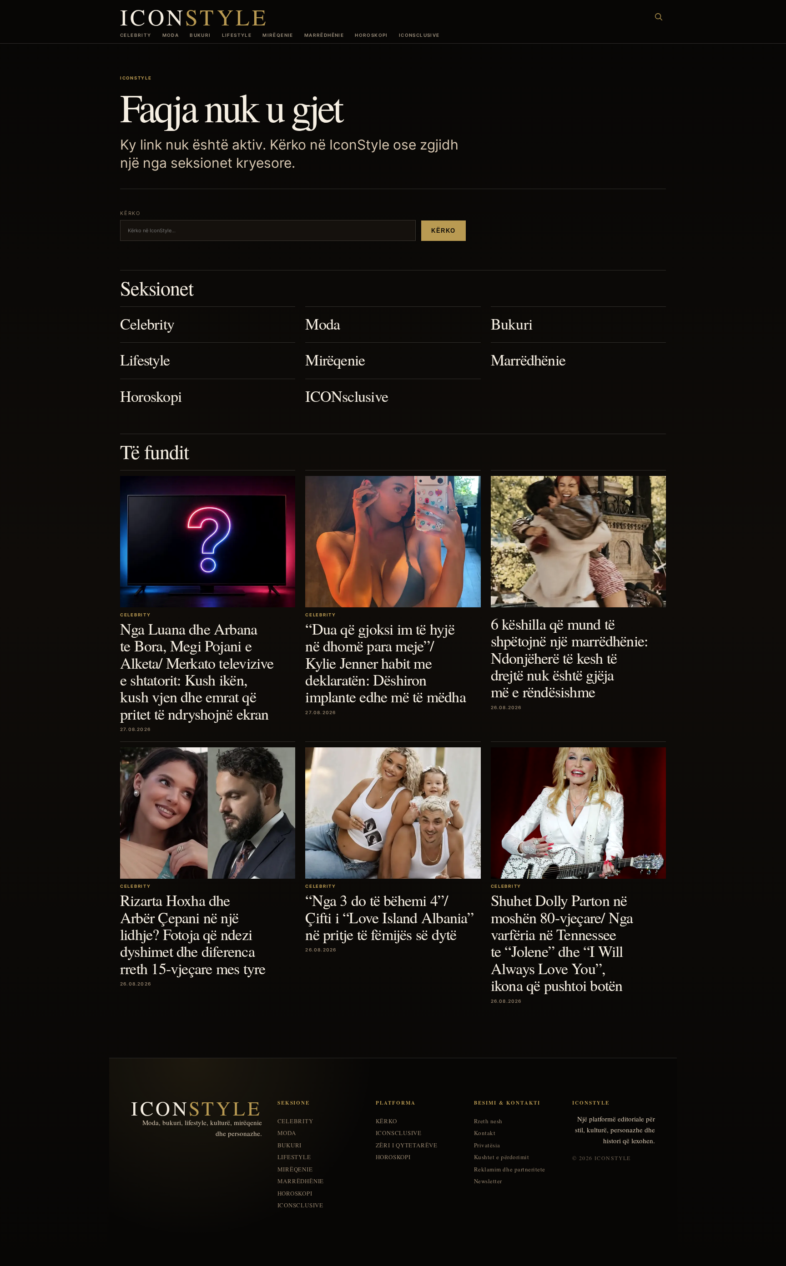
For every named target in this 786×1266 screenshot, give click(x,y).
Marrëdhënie (324, 35)
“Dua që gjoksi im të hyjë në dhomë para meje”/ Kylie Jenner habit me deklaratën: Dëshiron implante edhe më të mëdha (385, 662)
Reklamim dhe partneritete (509, 1169)
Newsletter (488, 1181)
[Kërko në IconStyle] (659, 17)
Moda (170, 35)
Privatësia (487, 1145)
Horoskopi (371, 35)
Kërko (443, 230)
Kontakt (485, 1133)
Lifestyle (237, 35)
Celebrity (135, 35)
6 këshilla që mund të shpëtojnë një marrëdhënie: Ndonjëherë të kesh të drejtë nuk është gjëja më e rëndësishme (569, 657)
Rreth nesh (488, 1121)
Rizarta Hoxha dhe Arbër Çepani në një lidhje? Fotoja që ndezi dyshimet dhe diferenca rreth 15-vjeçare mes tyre (192, 934)
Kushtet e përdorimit (501, 1157)
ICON (194, 16)
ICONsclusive (419, 35)
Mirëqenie (277, 35)
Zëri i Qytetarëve (407, 1145)
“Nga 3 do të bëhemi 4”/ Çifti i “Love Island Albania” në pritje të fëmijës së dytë (389, 917)
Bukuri (200, 35)
